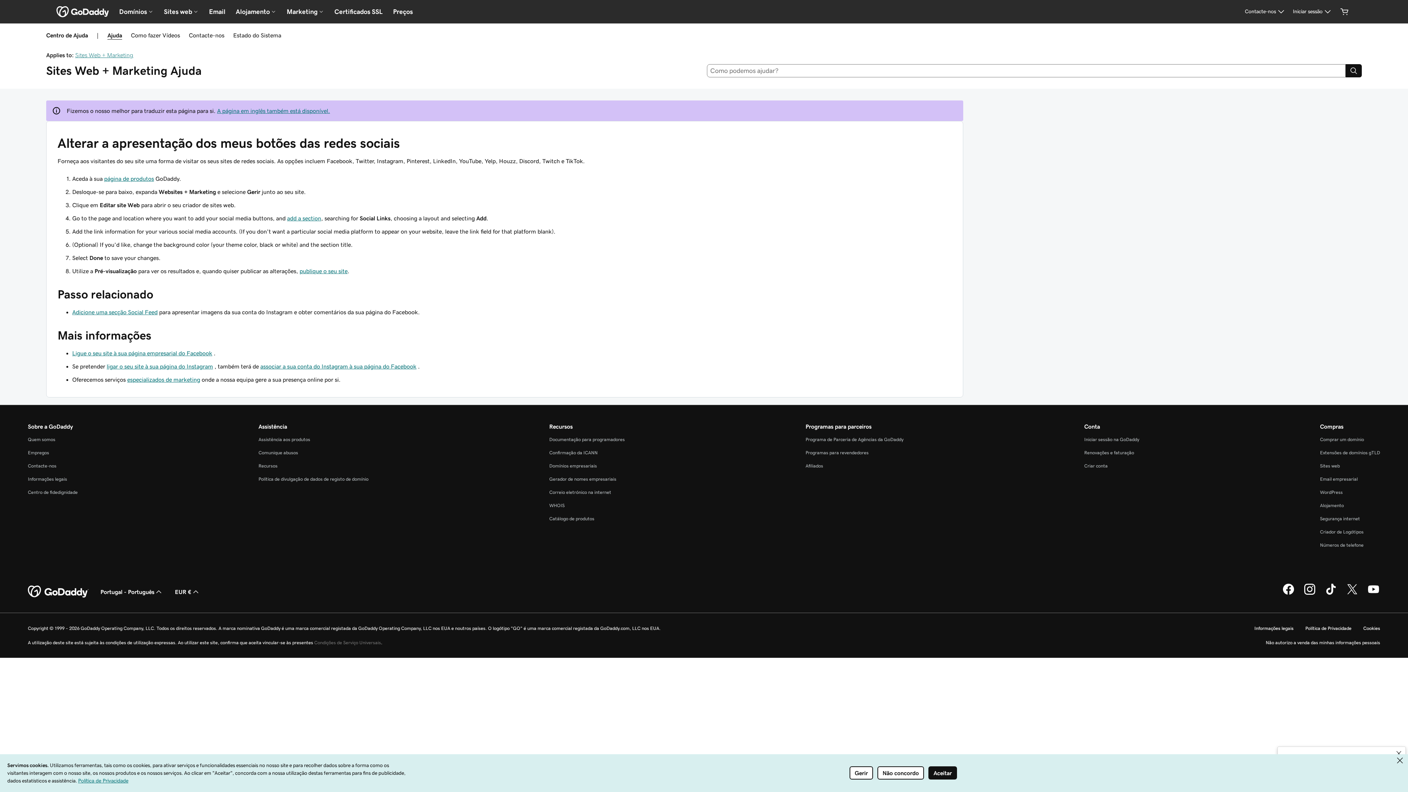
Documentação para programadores (587, 439)
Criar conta (1096, 465)
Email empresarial (1339, 479)
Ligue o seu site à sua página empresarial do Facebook (142, 353)
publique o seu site (324, 271)
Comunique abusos (278, 452)
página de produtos (129, 179)
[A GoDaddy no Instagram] (1309, 594)
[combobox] (1026, 70)
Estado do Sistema (257, 35)
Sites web (1330, 465)
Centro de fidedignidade (53, 492)
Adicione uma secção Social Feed (115, 312)
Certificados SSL (358, 11)
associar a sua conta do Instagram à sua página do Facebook (338, 366)
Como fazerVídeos (155, 35)
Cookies (1371, 628)
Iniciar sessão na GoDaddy (1111, 439)
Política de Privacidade (1328, 628)
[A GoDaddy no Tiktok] (1331, 594)
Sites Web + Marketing (104, 55)
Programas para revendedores (837, 452)
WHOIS (557, 505)
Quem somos (41, 439)
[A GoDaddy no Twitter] (1352, 594)
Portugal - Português (127, 592)
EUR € (183, 592)
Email (217, 11)
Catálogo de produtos (571, 518)
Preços (403, 11)
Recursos (268, 465)
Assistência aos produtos (284, 439)
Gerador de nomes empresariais (582, 479)
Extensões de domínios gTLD (1350, 452)
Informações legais (47, 479)
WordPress (1331, 492)
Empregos (38, 452)
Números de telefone (1342, 545)
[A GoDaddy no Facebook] (1288, 594)
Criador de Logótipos (1342, 531)
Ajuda (114, 35)
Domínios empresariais (573, 465)
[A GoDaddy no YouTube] (1373, 594)
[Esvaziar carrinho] (1344, 12)
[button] (1398, 753)
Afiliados (814, 465)
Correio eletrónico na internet (580, 492)
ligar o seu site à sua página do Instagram (160, 366)
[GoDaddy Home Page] (58, 592)
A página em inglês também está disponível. (273, 111)
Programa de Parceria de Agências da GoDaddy (854, 439)
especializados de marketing (163, 379)
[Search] (1354, 70)
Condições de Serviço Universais (347, 642)
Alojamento (1332, 505)
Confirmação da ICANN (573, 452)
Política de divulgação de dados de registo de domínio (313, 479)
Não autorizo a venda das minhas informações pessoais (1323, 642)
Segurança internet (1340, 518)
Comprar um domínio (1342, 439)
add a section (304, 218)
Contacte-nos (206, 35)
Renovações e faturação (1109, 452)
